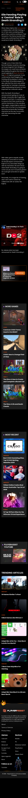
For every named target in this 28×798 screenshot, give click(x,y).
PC (16, 742)
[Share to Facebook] (19, 25)
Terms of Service (7, 727)
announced (21, 28)
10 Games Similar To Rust (11, 594)
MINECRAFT (4, 591)
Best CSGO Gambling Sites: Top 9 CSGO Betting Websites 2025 (13, 460)
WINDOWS (4, 663)
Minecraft (4, 745)
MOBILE (5, 509)
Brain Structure (19, 73)
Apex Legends (6, 756)
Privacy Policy (5, 731)
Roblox (3, 742)
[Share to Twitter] (22, 25)
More (3, 759)
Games (9, 8)
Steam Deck (19, 754)
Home (3, 8)
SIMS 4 (5, 377)
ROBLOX (3, 638)
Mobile (17, 739)
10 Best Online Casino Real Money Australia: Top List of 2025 (14, 487)
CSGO (5, 327)
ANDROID (6, 455)
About (3, 724)
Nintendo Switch (20, 745)
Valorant (4, 739)
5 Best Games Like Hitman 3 (11, 618)
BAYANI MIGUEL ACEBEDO (9, 24)
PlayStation (19, 748)
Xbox (16, 751)
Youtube (4, 767)
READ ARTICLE (20, 273)
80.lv (5, 75)
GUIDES (3, 615)
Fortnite (4, 753)
